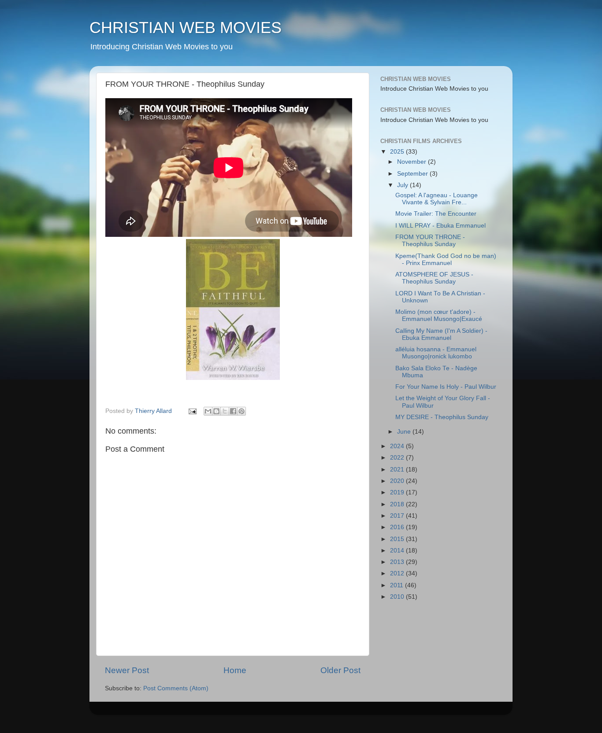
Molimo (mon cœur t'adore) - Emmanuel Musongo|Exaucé (438, 315)
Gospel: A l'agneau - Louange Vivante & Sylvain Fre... (436, 199)
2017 (398, 515)
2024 (398, 446)
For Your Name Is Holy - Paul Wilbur (445, 386)
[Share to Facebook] (233, 411)
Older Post (340, 670)
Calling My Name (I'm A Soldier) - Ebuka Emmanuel (441, 334)
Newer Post (127, 670)
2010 (398, 596)
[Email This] (208, 411)
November (412, 161)
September (413, 173)
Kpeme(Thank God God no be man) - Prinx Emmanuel (445, 259)
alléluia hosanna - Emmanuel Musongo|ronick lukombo (435, 353)
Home (234, 670)
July (403, 185)
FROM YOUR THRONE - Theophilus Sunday (430, 240)
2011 (397, 585)
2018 (398, 504)
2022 (398, 457)
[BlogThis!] (216, 411)
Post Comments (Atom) (175, 688)
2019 (398, 492)
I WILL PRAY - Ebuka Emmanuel (440, 225)
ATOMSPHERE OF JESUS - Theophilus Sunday (434, 278)
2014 (398, 550)
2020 (398, 481)
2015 (398, 539)
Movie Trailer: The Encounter (435, 213)
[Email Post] (192, 411)
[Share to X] (224, 411)
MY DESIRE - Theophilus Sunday (441, 417)
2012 (398, 573)
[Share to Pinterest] (241, 411)
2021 (398, 469)
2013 (398, 562)
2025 (398, 151)
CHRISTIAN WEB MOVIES (185, 27)
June (404, 431)
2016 (398, 527)
